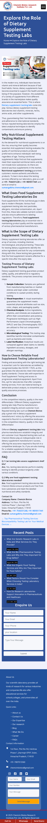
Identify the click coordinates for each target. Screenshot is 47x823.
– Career (15, 736)
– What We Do (17, 732)
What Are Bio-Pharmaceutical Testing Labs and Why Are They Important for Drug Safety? (24, 555)
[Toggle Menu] (43, 7)
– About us (16, 713)
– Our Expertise (18, 720)
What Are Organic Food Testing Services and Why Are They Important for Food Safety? (24, 568)
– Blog (14, 728)
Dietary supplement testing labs (17, 105)
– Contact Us (17, 716)
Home (6, 40)
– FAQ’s (14, 739)
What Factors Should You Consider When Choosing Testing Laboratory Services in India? (23, 581)
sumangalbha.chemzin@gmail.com (18, 187)
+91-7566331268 (19, 510)
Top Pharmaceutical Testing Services (20, 518)
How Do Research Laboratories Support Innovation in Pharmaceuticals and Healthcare (24, 594)
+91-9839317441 (35, 510)
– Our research (17, 724)
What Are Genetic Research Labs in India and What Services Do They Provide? (23, 542)
